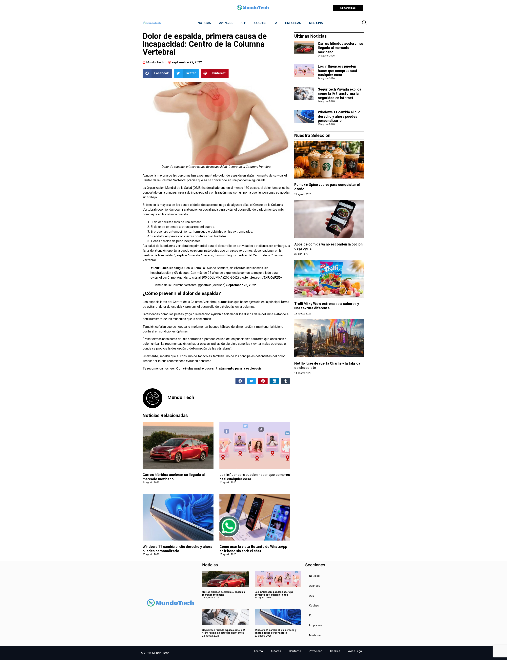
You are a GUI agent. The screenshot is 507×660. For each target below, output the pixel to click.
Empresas (293, 23)
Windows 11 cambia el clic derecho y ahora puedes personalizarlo (177, 548)
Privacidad (315, 651)
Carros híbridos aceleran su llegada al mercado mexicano (340, 47)
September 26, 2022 (241, 285)
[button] (364, 23)
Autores (276, 651)
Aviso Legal (355, 651)
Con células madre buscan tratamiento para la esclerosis (219, 368)
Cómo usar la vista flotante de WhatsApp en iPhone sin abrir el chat (253, 548)
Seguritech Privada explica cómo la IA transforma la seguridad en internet (339, 93)
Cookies (335, 651)
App (243, 23)
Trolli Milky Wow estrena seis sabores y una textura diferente (326, 306)
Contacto (295, 651)
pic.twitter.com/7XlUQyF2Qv (261, 277)
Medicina (316, 23)
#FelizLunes (160, 268)
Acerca (258, 651)
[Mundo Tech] (252, 8)
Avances (225, 23)
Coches (260, 23)
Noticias (204, 23)
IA (275, 23)
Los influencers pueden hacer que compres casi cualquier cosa (337, 70)
